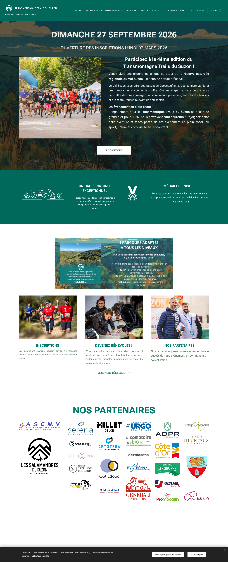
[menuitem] (78, 10)
